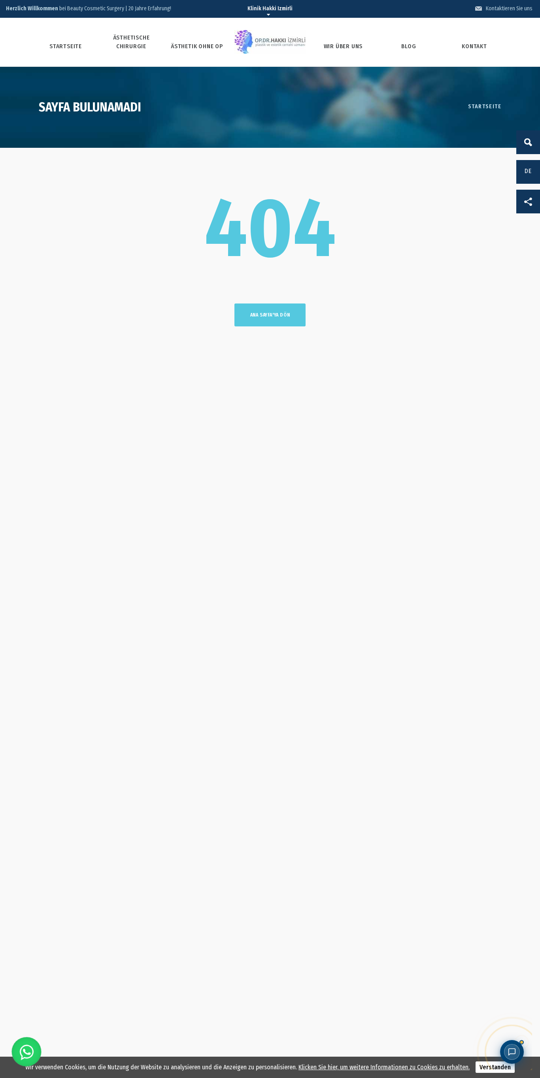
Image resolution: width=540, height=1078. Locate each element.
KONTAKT (474, 46)
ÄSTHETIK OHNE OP (197, 46)
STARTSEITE (65, 46)
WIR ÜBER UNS (343, 46)
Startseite (484, 106)
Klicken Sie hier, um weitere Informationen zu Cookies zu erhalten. (384, 1067)
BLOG (408, 46)
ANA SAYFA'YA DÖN (270, 315)
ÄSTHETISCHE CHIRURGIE (131, 42)
